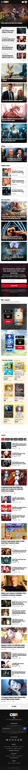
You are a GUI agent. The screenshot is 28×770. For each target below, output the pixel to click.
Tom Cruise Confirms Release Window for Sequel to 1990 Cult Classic (18, 499)
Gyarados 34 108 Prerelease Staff (11, 376)
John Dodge (15, 553)
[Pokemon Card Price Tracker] (23, 2)
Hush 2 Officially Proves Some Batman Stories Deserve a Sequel (7, 49)
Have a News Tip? (14, 757)
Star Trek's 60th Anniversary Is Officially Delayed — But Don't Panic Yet (18, 517)
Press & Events (9, 748)
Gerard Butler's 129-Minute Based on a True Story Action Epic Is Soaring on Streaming (18, 172)
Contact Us (7, 755)
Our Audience (15, 746)
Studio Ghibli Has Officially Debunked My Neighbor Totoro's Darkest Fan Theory (18, 621)
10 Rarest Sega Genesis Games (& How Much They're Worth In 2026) (12, 542)
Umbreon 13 (6, 419)
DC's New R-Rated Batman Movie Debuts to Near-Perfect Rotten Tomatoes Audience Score (18, 190)
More (23, 60)
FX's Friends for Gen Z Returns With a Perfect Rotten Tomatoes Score (19, 551)
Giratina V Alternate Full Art (20, 397)
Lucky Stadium (18, 376)
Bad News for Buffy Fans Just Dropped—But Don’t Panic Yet (18, 181)
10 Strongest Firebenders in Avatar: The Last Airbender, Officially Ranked (19, 569)
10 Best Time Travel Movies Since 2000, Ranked (19, 560)
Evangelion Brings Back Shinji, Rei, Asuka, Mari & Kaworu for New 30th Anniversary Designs (7, 58)
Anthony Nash (15, 658)
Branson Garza (15, 510)
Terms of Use (13, 290)
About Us (21, 746)
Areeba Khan (15, 456)
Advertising (19, 755)
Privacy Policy (20, 290)
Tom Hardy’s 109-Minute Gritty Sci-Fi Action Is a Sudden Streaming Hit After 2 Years (19, 655)
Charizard (6, 397)
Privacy (13, 763)
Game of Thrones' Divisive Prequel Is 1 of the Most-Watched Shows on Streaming (8, 33)
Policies (18, 763)
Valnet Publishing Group (16, 719)
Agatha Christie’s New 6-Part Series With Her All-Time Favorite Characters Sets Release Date (19, 603)
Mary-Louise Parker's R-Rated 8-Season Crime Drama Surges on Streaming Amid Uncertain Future (19, 612)
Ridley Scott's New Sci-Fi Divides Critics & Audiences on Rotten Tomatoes (13, 594)
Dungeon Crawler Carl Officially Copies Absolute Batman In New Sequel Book (13, 646)
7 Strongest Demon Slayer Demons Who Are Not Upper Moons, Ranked (13, 698)
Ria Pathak (14, 562)
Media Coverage (17, 748)
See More (9, 146)
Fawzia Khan (15, 448)
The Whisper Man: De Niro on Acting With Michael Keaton (9, 159)
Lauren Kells (15, 184)
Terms (9, 763)
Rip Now (8, 322)
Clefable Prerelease (19, 419)
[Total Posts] (23, 174)
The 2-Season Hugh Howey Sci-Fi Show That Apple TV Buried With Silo (19, 673)
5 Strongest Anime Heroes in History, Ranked (18, 664)
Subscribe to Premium (14, 750)
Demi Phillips (15, 666)
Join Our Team (7, 746)
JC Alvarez (15, 465)
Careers (13, 755)
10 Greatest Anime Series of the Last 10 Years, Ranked (8, 40)
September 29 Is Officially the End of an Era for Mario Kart (19, 508)
